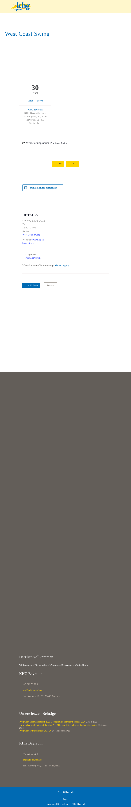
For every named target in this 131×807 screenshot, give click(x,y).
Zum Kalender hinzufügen (43, 187)
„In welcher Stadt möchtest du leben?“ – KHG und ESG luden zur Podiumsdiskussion (58, 725)
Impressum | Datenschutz (57, 804)
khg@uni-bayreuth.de (30, 690)
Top (64, 799)
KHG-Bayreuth (77, 804)
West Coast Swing (31, 234)
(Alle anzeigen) (61, 265)
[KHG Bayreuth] (67, 6)
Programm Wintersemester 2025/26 (35, 731)
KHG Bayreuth (35, 109)
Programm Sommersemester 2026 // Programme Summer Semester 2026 (52, 722)
